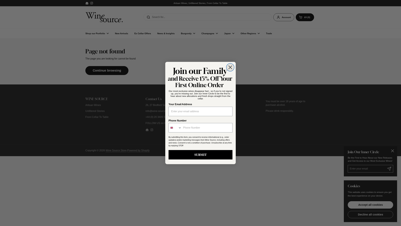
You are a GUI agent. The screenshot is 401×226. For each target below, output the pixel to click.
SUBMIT (200, 154)
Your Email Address (180, 104)
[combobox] (175, 127)
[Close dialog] (230, 67)
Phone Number (178, 120)
